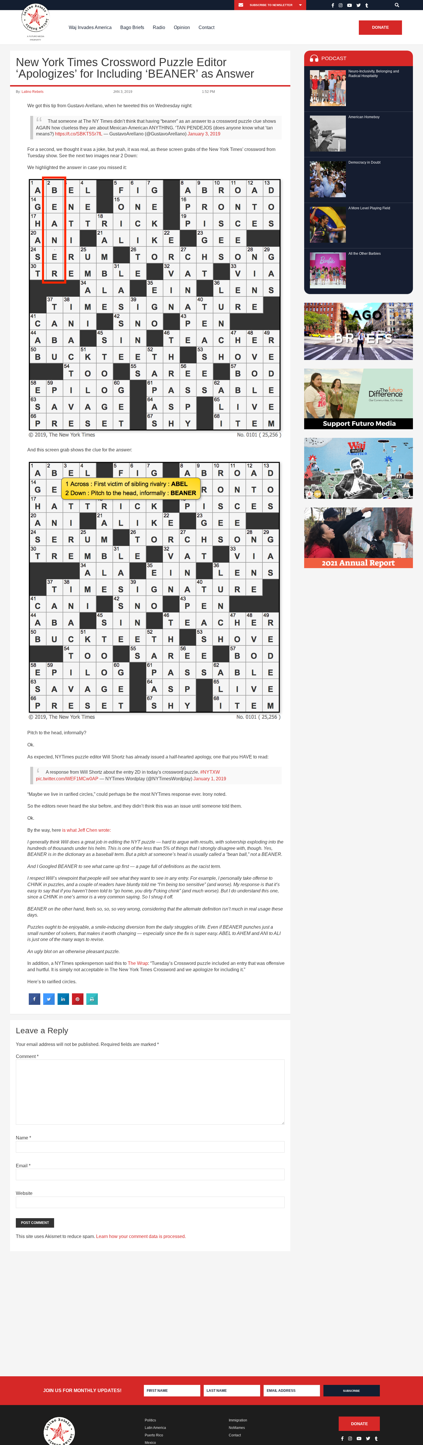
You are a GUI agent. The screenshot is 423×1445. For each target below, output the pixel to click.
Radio (159, 27)
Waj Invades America (90, 27)
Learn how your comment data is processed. (141, 1236)
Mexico (150, 1443)
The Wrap (138, 963)
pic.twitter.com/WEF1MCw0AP (67, 778)
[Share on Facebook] (34, 1003)
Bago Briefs (132, 27)
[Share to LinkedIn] (63, 1003)
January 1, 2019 (209, 778)
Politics (150, 1420)
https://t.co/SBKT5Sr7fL (78, 133)
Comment (27, 1056)
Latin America (155, 1428)
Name (23, 1137)
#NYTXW (210, 772)
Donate (380, 27)
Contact (206, 27)
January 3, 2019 (204, 133)
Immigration (238, 1420)
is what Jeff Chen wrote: (86, 830)
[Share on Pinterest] (77, 1003)
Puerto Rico (154, 1435)
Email (23, 1165)
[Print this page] (92, 1003)
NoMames (237, 1428)
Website (24, 1193)
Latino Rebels (32, 92)
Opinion (182, 27)
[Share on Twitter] (49, 1003)
